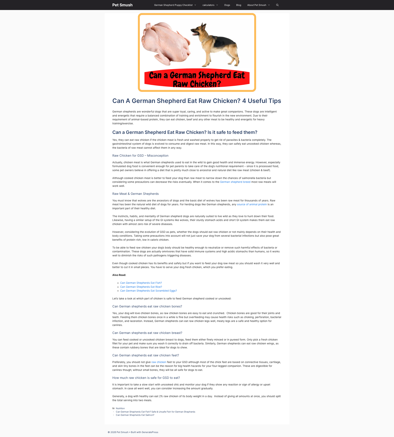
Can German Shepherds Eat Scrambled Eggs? (148, 290)
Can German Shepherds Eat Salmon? (135, 415)
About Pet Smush (256, 5)
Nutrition (120, 408)
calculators (208, 5)
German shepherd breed (235, 181)
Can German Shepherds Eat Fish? (141, 282)
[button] (277, 5)
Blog (238, 5)
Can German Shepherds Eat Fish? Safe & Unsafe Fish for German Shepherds (155, 411)
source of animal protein (252, 204)
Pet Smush (122, 5)
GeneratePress (150, 432)
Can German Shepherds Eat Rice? (141, 286)
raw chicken (158, 362)
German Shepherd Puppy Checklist (173, 5)
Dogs (227, 5)
